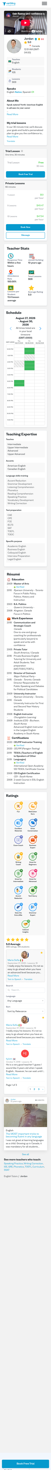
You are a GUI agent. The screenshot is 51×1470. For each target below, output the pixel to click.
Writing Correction (33, 1164)
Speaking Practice (13, 1164)
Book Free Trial (26, 1464)
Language (10, 996)
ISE (5, 1167)
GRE (10, 1167)
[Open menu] (44, 4)
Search (9, 986)
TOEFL (28, 1167)
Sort (8, 1007)
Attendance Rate (13, 277)
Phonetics (19, 1167)
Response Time (14, 260)
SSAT (6, 1170)
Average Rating (35, 292)
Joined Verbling (35, 260)
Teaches (16, 60)
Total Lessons (34, 277)
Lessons (16, 79)
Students (16, 69)
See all (25, 1154)
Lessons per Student (13, 293)
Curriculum (38, 1167)
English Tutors (11, 1176)
